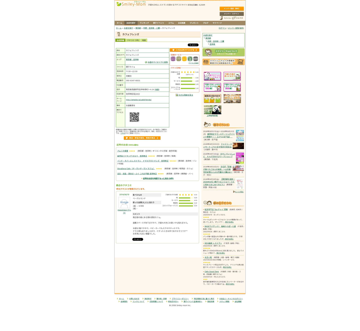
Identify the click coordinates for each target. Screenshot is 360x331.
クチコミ (133, 40)
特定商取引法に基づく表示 (204, 299)
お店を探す (131, 23)
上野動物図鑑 (212, 116)
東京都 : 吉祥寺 (132, 59)
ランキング (144, 23)
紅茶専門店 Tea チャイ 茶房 (216, 209)
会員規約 (124, 302)
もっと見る (239, 192)
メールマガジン (237, 18)
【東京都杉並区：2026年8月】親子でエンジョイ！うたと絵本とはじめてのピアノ (219, 182)
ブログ (205, 23)
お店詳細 (120, 40)
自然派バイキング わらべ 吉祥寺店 (132, 156)
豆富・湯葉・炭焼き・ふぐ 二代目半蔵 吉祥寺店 (137, 174)
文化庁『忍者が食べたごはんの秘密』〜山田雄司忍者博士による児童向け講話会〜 (217, 169)
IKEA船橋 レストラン (213, 243)
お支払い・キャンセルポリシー (231, 299)
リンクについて (138, 302)
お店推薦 (181, 23)
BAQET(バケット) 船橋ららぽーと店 (220, 226)
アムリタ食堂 (122, 151)
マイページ (217, 23)
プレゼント (194, 23)
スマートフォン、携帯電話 (225, 18)
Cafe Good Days (212, 271)
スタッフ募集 (224, 302)
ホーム (119, 23)
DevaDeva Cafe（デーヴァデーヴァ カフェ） (136, 168)
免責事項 (148, 299)
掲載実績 (210, 302)
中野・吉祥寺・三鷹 (216, 41)
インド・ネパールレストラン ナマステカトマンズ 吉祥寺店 (142, 161)
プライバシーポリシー (180, 299)
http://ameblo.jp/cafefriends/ (138, 100)
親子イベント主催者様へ (193, 302)
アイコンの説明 (193, 63)
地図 (144, 40)
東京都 (208, 38)
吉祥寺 (212, 44)
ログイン (231, 14)
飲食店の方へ (173, 302)
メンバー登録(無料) (231, 8)
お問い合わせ (134, 299)
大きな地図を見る (185, 95)
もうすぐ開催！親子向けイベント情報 (223, 125)
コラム (171, 23)
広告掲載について (156, 302)
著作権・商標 (162, 299)
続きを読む (229, 222)
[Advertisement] (158, 251)
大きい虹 (208, 257)
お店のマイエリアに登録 (158, 62)
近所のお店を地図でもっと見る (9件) (158, 178)
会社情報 (238, 302)
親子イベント (158, 23)
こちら (123, 133)
